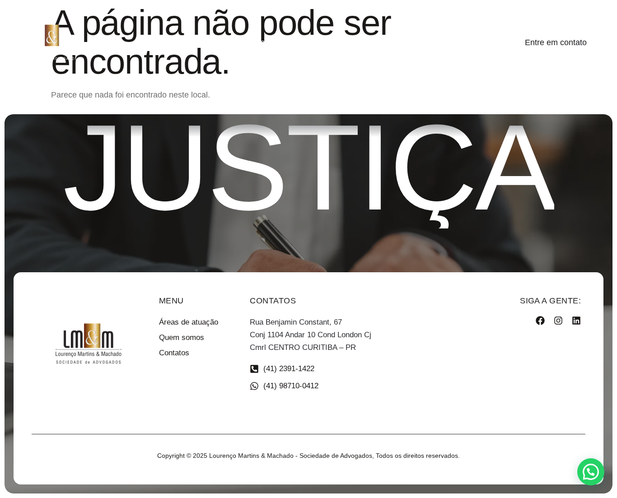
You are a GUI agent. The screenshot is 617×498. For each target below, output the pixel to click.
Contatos (385, 42)
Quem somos (257, 42)
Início (209, 42)
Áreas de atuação (324, 42)
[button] (590, 471)
